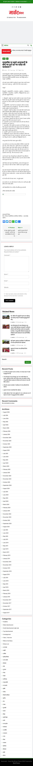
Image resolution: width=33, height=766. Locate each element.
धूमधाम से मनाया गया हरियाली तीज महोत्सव (18, 1)
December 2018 (7, 561)
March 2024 (6, 504)
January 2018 (6, 596)
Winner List (6, 644)
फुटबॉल (4, 707)
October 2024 (6, 482)
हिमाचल (4, 749)
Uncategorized (7, 634)
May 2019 (5, 545)
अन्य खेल (5, 647)
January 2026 (6, 434)
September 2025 (7, 447)
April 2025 (5, 463)
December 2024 (7, 476)
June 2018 (5, 581)
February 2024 (6, 507)
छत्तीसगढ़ (5, 679)
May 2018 (5, 584)
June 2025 (5, 456)
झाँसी (4, 58)
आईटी (4, 650)
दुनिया (4, 698)
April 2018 (5, 587)
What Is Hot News (7, 641)
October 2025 (6, 444)
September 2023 (7, 523)
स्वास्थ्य (4, 742)
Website (6, 287)
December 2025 (7, 437)
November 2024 (7, 479)
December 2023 (7, 514)
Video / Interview (7, 637)
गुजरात (4, 669)
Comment (7, 255)
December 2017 (7, 600)
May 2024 (5, 498)
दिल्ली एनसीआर (6, 695)
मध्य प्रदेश (5, 723)
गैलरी (4, 675)
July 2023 (5, 530)
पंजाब (4, 704)
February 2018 (6, 593)
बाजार (4, 711)
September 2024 (7, 485)
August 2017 (6, 612)
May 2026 (5, 421)
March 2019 (6, 552)
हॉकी (4, 752)
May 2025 (5, 460)
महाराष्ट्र (5, 726)
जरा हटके (5, 685)
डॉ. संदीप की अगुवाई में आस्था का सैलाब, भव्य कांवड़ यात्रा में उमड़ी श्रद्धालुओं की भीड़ (20, 317)
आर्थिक (4, 653)
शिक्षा (4, 739)
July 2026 (5, 415)
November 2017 (7, 603)
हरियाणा (4, 746)
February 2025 (6, 469)
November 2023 (7, 517)
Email (6, 281)
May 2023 (5, 536)
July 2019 (5, 539)
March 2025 (6, 466)
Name (6, 274)
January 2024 (6, 510)
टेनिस (4, 691)
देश (7, 58)
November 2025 (7, 440)
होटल (4, 755)
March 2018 (6, 590)
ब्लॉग (4, 720)
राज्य (4, 736)
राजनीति (5, 730)
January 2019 (6, 558)
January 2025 (6, 472)
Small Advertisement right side (11, 628)
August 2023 (6, 526)
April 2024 (5, 501)
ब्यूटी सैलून (5, 717)
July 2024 (5, 491)
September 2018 (7, 571)
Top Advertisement (8, 631)
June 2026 (5, 418)
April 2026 (5, 425)
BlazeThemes (16, 763)
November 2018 (7, 565)
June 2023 (5, 533)
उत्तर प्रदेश (5, 660)
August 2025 (6, 450)
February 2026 (6, 431)
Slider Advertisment (8, 625)
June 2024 (5, 495)
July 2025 (5, 453)
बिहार (4, 714)
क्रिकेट (4, 663)
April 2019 (5, 549)
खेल (4, 666)
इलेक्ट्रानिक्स (6, 656)
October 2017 (6, 606)
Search (4, 359)
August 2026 (6, 412)
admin (5, 70)
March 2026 (6, 428)
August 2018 (6, 574)
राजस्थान (5, 733)
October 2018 (6, 568)
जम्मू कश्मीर (5, 682)
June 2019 (5, 542)
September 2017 (7, 609)
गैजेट (4, 672)
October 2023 (6, 520)
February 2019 (6, 555)
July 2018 (5, 577)
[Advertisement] (16, 32)
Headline (5, 621)
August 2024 (6, 488)
